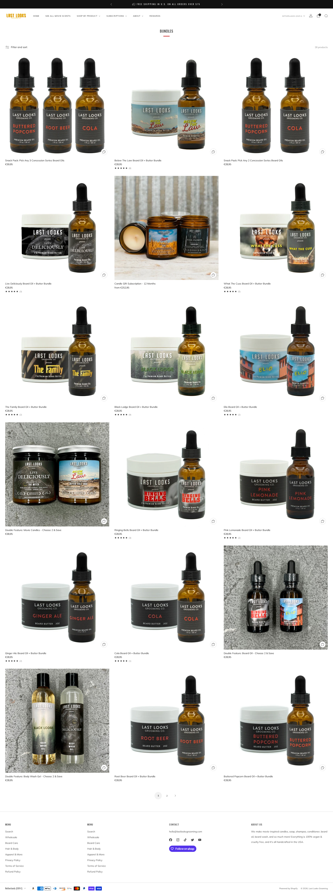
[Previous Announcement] (111, 4)
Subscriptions (115, 16)
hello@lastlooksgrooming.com (185, 831)
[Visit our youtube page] (199, 840)
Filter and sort (19, 47)
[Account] (311, 16)
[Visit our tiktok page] (185, 840)
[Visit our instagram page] (177, 840)
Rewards (155, 16)
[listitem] (166, 4)
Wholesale (11, 837)
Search (9, 831)
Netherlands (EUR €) (292, 16)
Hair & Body (12, 848)
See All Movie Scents (58, 16)
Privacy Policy (12, 860)
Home (36, 16)
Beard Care (11, 843)
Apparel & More (14, 854)
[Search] (326, 16)
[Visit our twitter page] (192, 840)
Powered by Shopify (288, 888)
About (136, 16)
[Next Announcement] (222, 4)
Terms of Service (14, 865)
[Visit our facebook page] (170, 840)
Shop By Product (87, 16)
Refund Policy (12, 871)
